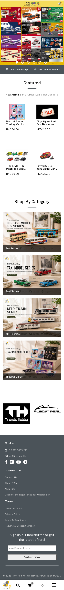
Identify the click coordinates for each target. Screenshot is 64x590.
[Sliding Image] (32, 32)
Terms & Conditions (16, 520)
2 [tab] (22, 63)
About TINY (11, 483)
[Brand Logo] (47, 412)
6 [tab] (45, 63)
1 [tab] (17, 63)
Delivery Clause (13, 508)
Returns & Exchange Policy (20, 525)
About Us (10, 489)
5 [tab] (40, 63)
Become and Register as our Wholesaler (27, 494)
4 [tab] (34, 63)
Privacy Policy (12, 514)
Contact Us (11, 477)
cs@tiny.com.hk (17, 456)
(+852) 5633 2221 (19, 450)
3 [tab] (28, 63)
